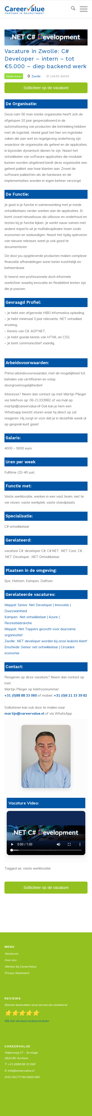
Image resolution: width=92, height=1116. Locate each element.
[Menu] (81, 9)
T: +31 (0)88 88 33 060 (19, 1064)
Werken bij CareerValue (20, 966)
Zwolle (36, 76)
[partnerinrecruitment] (37, 9)
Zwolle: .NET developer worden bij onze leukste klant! (45, 641)
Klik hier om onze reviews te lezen (26, 1021)
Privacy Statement (16, 973)
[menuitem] (71, 9)
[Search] (71, 9)
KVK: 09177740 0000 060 (22, 1077)
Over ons (10, 960)
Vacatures (11, 953)
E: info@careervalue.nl (19, 1070)
